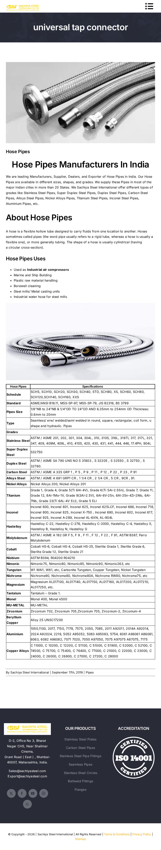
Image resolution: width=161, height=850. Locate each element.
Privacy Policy (141, 834)
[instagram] (43, 793)
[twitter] (11, 793)
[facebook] (22, 793)
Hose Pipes (80, 99)
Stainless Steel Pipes (39, 193)
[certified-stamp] (134, 738)
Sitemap (80, 839)
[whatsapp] (27, 804)
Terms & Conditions (117, 834)
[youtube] (32, 793)
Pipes (90, 672)
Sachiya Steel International (97, 187)
